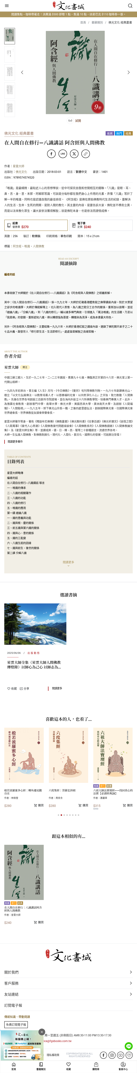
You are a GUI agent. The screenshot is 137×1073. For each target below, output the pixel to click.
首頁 (13, 1069)
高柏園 (103, 798)
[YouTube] (120, 1055)
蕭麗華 (59, 798)
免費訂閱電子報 (16, 1024)
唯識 (27, 246)
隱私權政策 (53, 1055)
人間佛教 (38, 246)
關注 (25, 367)
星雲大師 (18, 166)
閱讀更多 (57, 688)
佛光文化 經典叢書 (19, 133)
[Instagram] (112, 1055)
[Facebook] (103, 1055)
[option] (35, 648)
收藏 (68, 1069)
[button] (58, 815)
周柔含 (14, 798)
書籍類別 (41, 1069)
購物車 (95, 1069)
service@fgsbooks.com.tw (55, 1041)
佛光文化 (21, 172)
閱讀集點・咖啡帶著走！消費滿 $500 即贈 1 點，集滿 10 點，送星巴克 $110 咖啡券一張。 (68, 14)
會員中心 (123, 1069)
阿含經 (17, 246)
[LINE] (129, 1055)
